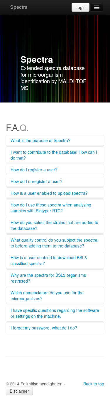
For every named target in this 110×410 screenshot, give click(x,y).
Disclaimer (19, 391)
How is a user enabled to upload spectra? (49, 193)
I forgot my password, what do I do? (44, 328)
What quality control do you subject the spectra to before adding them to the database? (54, 243)
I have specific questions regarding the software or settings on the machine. (55, 313)
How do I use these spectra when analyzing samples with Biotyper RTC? (51, 207)
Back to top (93, 384)
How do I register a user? (34, 169)
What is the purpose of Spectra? (40, 140)
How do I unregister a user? (36, 181)
